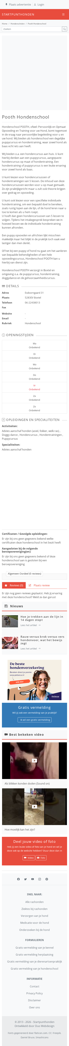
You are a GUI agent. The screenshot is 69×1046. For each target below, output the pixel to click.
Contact (34, 986)
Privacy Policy (34, 993)
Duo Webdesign (44, 1026)
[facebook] (18, 879)
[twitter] (25, 879)
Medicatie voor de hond (34, 923)
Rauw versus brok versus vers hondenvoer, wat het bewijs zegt (43, 640)
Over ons (34, 1007)
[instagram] (39, 879)
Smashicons (42, 1037)
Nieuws (16, 606)
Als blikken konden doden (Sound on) (27, 783)
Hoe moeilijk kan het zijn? (20, 829)
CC (50, 1033)
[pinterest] (46, 879)
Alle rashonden (34, 902)
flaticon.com (40, 1033)
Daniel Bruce (27, 1037)
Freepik (57, 1033)
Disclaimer (34, 1000)
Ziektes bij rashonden (34, 909)
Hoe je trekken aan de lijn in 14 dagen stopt (42, 618)
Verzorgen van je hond (34, 916)
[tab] (14, 585)
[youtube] (32, 879)
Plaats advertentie (20, 4)
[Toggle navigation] (63, 14)
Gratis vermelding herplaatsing (34, 954)
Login (41, 4)
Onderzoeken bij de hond (34, 930)
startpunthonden (5, 14)
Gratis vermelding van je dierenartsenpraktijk (34, 961)
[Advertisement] (34, 73)
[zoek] (64, 28)
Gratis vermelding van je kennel (35, 947)
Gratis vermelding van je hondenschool (34, 968)
